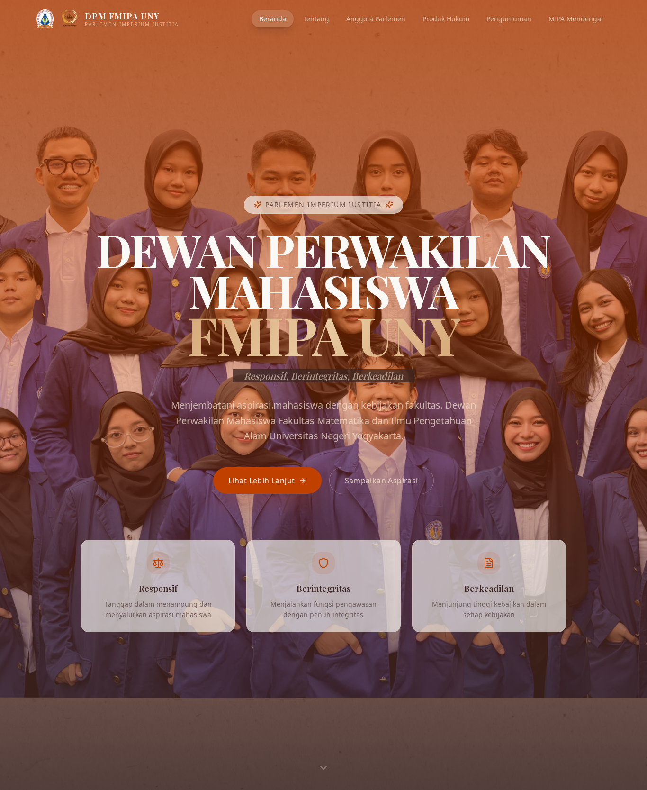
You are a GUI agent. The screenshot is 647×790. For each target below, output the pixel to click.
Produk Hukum (445, 18)
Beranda (272, 18)
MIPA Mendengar (576, 18)
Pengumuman (508, 18)
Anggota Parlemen (375, 18)
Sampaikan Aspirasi (381, 480)
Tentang (316, 18)
